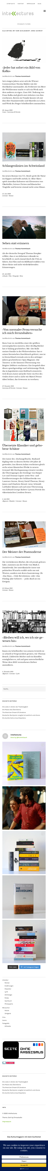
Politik (7, 1010)
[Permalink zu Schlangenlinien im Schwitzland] (24, 160)
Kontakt (21, 3)
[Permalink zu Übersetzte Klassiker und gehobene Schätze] (24, 440)
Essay (7, 998)
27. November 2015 (8, 386)
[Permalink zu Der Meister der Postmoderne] (24, 547)
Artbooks (5, 276)
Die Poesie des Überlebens (11, 709)
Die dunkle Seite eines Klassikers (14, 718)
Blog (39, 3)
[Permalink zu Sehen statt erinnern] (24, 238)
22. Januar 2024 (7, 110)
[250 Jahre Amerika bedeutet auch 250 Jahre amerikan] (24, 852)
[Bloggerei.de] (8, 1064)
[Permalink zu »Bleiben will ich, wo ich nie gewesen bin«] (24, 632)
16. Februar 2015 (7, 588)
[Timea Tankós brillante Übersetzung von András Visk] (24, 897)
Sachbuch (8, 1001)
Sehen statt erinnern (15, 243)
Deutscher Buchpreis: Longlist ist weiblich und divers (21, 715)
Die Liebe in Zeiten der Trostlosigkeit (15, 707)
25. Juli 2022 (6, 274)
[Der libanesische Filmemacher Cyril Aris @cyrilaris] (24, 808)
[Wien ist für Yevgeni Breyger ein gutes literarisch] (24, 763)
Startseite (11, 3)
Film (10, 276)
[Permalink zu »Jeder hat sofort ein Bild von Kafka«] (24, 62)
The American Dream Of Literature (14, 712)
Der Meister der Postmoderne (21, 552)
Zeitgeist (8, 1013)
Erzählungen (9, 986)
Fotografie (16, 276)
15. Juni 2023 (6, 194)
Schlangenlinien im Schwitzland (23, 165)
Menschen (6, 1008)
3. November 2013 (7, 671)
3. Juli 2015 (6, 499)
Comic (4, 112)
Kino (21, 276)
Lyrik (17, 673)
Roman (11, 196)
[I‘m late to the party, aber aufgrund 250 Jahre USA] (24, 941)
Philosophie (9, 1004)
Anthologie (8, 995)
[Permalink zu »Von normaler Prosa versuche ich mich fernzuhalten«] (24, 324)
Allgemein (5, 501)
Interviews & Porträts (13, 112)
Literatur (5, 196)
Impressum (31, 3)
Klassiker (12, 501)
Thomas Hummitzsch (22, 76)
